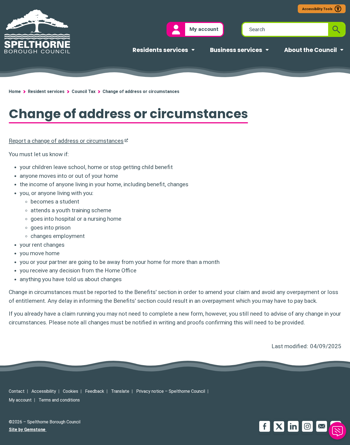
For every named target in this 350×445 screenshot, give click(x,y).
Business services (236, 50)
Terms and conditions (59, 400)
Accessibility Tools (317, 9)
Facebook (264, 426)
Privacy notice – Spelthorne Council (170, 391)
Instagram (307, 426)
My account (20, 400)
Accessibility (43, 391)
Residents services (160, 50)
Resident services (46, 91)
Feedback (94, 391)
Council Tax (83, 91)
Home (15, 91)
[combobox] (285, 29)
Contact (17, 391)
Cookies (70, 391)
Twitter (278, 426)
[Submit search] (336, 29)
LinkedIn (293, 426)
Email (321, 426)
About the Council (310, 50)
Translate (120, 391)
